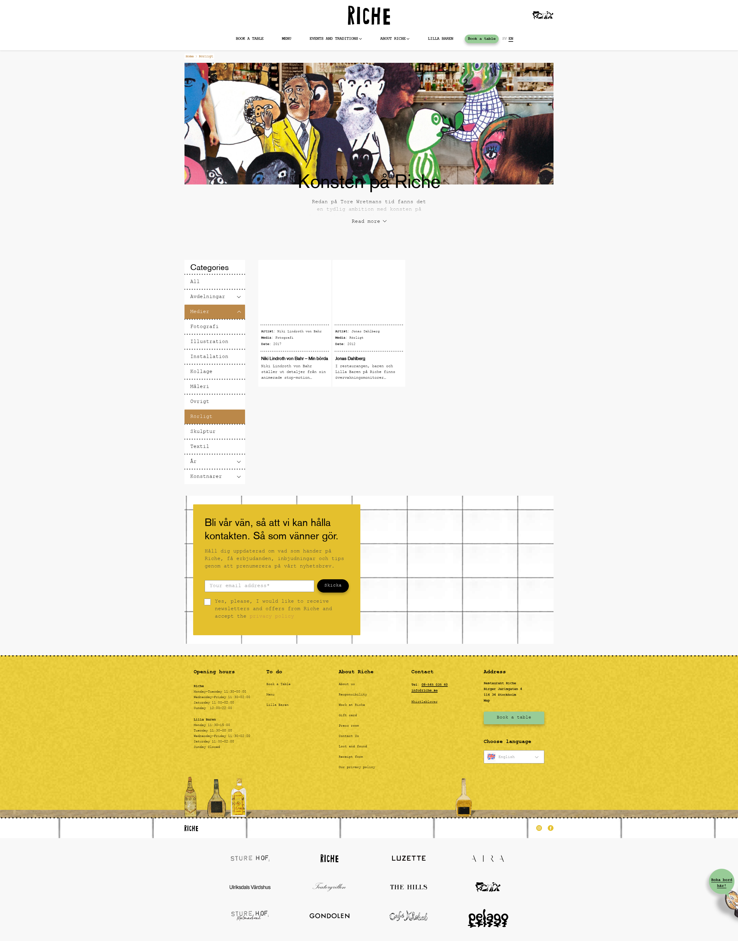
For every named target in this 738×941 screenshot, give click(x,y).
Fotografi (204, 327)
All (195, 282)
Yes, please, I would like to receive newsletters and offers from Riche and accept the (273, 609)
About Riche (393, 39)
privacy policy (272, 616)
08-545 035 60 (434, 684)
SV (504, 39)
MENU (286, 39)
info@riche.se (424, 690)
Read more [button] (366, 222)
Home (190, 56)
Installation (209, 357)
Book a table (249, 39)
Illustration (209, 342)
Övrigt (199, 402)
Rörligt (201, 417)
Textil (199, 447)
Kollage (201, 372)
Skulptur (203, 432)
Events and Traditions (334, 39)
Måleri (199, 387)
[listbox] (514, 756)
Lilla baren (440, 39)
